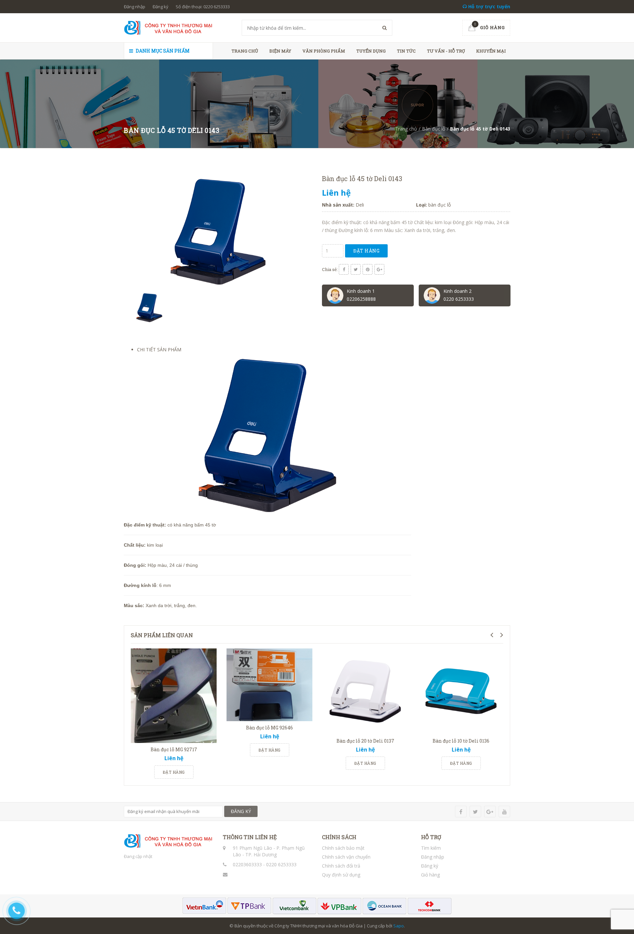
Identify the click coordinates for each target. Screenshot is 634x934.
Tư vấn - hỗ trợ (446, 51)
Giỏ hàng (430, 875)
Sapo (398, 926)
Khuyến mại (491, 51)
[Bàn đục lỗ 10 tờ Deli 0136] (461, 691)
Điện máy (280, 51)
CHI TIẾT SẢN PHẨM (159, 349)
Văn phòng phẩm (323, 51)
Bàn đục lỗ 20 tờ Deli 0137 (365, 741)
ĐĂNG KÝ (241, 811)
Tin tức (406, 51)
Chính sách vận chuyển (346, 857)
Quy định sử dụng (341, 875)
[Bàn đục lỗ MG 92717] (174, 695)
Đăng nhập (134, 7)
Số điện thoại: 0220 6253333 (203, 7)
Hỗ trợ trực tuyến (488, 6)
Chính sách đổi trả (341, 866)
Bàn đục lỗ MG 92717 (174, 749)
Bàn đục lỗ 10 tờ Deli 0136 (461, 741)
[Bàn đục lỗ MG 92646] (269, 684)
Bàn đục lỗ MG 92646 (269, 727)
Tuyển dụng (371, 51)
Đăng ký (160, 7)
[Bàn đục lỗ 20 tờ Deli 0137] (365, 691)
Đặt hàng (366, 251)
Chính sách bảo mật (343, 848)
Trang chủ (244, 51)
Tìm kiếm (431, 848)
